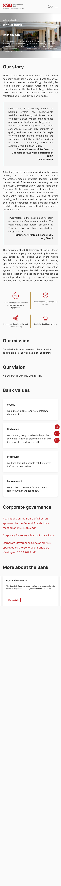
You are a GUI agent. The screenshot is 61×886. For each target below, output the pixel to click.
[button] (57, 433)
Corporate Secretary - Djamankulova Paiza (28, 535)
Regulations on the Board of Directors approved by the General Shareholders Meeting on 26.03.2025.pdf (26, 523)
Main (5, 20)
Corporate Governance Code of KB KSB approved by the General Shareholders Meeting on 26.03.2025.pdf (27, 547)
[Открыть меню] (56, 6)
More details (13, 600)
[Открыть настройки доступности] (50, 6)
